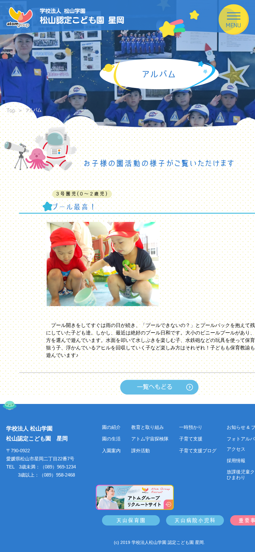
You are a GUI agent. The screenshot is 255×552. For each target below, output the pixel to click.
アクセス (236, 449)
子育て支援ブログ (197, 450)
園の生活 (111, 438)
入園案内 (111, 450)
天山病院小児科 (195, 520)
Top (10, 110)
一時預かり (190, 427)
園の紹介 (111, 427)
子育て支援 (190, 438)
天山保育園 (131, 520)
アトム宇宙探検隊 (150, 438)
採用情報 (236, 460)
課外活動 (140, 450)
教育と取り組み (147, 427)
